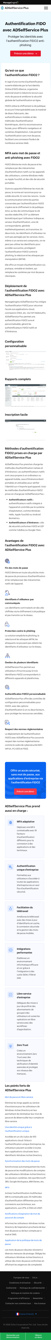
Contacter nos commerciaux (18, 1303)
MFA (7, 1187)
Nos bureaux (40, 1303)
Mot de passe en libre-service (19, 1097)
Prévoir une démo (25, 791)
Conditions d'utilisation (20, 1283)
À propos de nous (21, 1278)
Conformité (11, 1288)
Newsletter (38, 1298)
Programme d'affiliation (19, 1298)
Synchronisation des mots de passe (22, 1161)
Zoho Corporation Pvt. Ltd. (24, 1324)
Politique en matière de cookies (25, 1293)
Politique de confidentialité (32, 1288)
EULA (34, 1278)
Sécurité (38, 1283)
